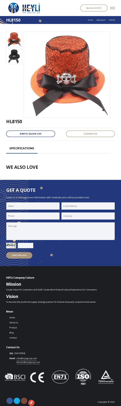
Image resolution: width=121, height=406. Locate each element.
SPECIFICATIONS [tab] (21, 148)
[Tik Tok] (31, 403)
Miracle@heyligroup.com (28, 362)
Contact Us (90, 133)
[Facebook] (9, 401)
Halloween (101, 20)
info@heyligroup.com (27, 358)
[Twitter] (17, 401)
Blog (11, 332)
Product (13, 327)
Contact (13, 337)
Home (90, 20)
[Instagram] (24, 401)
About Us (13, 322)
